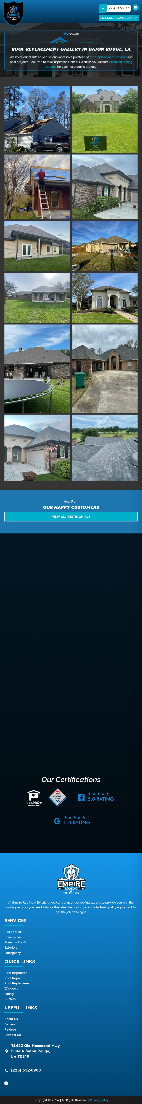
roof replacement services (108, 57)
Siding (9, 994)
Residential (12, 932)
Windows (11, 988)
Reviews (10, 1029)
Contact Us (12, 1035)
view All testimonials (71, 517)
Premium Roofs (15, 942)
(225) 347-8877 (118, 8)
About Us (11, 1019)
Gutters (10, 999)
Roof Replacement (18, 983)
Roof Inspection (15, 973)
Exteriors (10, 947)
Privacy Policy (99, 1100)
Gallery (9, 1024)
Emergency (12, 953)
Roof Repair (13, 978)
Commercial (13, 937)
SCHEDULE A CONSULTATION (119, 17)
